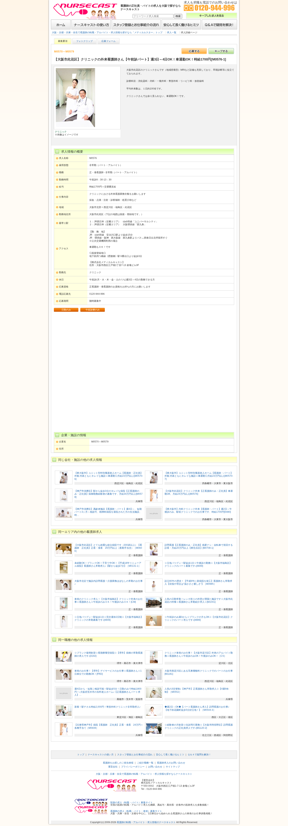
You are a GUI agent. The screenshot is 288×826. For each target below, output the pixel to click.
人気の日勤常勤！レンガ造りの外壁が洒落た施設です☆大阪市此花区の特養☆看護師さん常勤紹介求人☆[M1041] (199, 601)
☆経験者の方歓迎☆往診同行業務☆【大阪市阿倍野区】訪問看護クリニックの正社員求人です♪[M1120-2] (199, 726)
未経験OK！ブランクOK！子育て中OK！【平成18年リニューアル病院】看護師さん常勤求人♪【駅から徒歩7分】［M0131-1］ (107, 564)
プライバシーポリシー (133, 766)
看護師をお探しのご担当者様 (118, 762)
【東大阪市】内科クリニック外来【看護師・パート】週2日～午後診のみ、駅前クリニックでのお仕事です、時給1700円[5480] (198, 510)
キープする (221, 51)
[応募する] (194, 51)
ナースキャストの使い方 (91, 24)
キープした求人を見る (211, 16)
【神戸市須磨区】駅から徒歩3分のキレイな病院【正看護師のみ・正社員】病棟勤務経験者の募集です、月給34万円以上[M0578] (108, 494)
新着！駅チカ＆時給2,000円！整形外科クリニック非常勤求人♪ (107, 706)
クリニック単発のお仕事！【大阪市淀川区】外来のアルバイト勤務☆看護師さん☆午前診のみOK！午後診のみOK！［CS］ (199, 654)
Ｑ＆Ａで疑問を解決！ (219, 24)
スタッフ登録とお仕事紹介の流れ (136, 24)
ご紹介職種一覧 (145, 762)
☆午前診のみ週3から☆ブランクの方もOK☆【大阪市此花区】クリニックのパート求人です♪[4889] (199, 619)
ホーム (61, 24)
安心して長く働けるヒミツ (181, 24)
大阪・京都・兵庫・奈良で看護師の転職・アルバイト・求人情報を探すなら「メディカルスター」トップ (107, 32)
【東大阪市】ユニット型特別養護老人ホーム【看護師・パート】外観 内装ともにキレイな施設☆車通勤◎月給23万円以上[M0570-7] (199, 476)
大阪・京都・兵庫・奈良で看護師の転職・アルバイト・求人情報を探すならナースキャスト (144, 774)
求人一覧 (171, 32)
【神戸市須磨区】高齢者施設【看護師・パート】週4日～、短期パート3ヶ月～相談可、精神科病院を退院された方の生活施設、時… (108, 512)
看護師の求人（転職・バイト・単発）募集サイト (136, 811)
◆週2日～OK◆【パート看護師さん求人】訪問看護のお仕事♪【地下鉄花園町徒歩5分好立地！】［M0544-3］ (197, 708)
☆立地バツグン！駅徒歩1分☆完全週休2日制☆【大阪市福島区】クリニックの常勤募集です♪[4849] (108, 619)
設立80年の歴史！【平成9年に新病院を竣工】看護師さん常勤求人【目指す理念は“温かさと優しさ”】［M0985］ (198, 582)
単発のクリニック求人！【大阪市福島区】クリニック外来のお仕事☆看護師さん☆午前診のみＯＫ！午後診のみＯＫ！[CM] (108, 601)
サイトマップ (173, 766)
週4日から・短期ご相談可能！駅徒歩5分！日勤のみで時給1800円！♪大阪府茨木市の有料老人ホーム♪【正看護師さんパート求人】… (107, 691)
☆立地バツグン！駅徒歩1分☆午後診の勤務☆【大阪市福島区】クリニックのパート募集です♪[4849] (198, 564)
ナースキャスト (85, 11)
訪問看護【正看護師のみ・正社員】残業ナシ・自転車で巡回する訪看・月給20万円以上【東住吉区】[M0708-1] (199, 546)
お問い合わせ (155, 766)
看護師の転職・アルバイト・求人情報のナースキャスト (146, 822)
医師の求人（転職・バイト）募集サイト (131, 802)
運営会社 (113, 766)
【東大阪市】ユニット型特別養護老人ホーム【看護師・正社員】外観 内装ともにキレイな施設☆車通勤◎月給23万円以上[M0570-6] (108, 476)
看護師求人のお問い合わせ (171, 762)
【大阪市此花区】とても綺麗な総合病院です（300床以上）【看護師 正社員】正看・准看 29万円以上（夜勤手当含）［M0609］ (108, 548)
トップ (80, 754)
